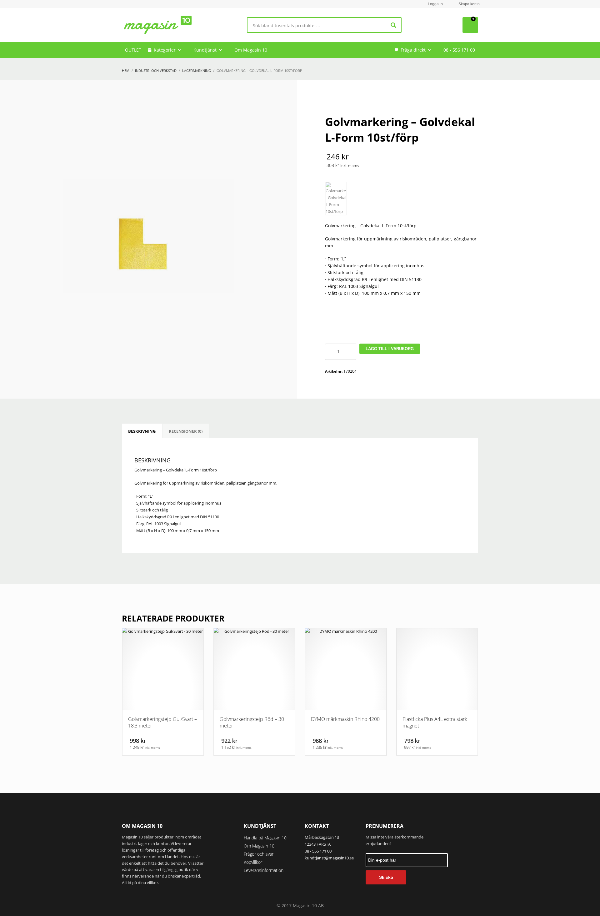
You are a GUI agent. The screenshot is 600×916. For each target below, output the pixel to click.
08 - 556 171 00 (459, 50)
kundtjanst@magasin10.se (329, 858)
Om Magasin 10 (250, 50)
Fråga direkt (413, 50)
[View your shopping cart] (470, 25)
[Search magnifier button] (393, 25)
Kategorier (165, 50)
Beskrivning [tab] (142, 431)
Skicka (386, 877)
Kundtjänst (205, 50)
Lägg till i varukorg (390, 348)
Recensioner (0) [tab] (185, 431)
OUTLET (133, 50)
